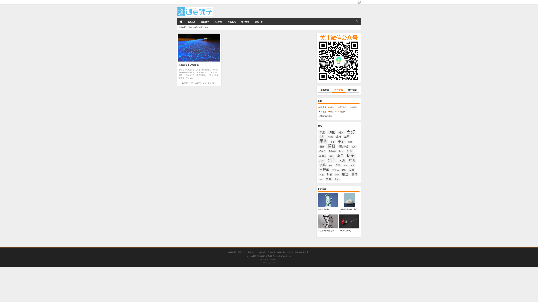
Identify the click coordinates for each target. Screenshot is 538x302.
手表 (341, 141)
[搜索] (357, 21)
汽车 (332, 160)
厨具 (341, 132)
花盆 (351, 170)
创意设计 (205, 22)
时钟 (341, 151)
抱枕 (350, 142)
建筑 (346, 136)
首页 (181, 21)
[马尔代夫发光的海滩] (199, 47)
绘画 (345, 166)
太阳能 (330, 137)
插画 (331, 146)
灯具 (352, 160)
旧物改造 (332, 151)
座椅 (338, 136)
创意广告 (259, 22)
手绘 (333, 142)
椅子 (350, 155)
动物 (331, 132)
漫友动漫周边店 (325, 116)
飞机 (321, 179)
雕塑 (345, 174)
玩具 (322, 165)
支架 (354, 147)
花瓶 (344, 170)
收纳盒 (322, 151)
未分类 (342, 112)
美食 (352, 165)
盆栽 (338, 165)
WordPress (286, 256)
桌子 (340, 156)
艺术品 (335, 170)
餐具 (328, 179)
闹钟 (337, 175)
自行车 (324, 170)
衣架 (321, 174)
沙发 (342, 160)
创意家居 (191, 22)
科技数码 (232, 22)
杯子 (332, 156)
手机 (323, 141)
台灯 (351, 131)
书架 (322, 132)
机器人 (322, 156)
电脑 (330, 165)
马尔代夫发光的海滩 (188, 65)
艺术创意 (245, 22)
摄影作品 (343, 146)
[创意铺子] (195, 8)
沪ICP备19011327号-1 (268, 259)
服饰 (349, 151)
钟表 (329, 174)
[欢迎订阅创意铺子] (359, 2)
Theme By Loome (269, 263)
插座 (321, 146)
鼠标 (336, 179)
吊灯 (321, 136)
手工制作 (218, 22)
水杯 (322, 160)
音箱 (354, 174)
